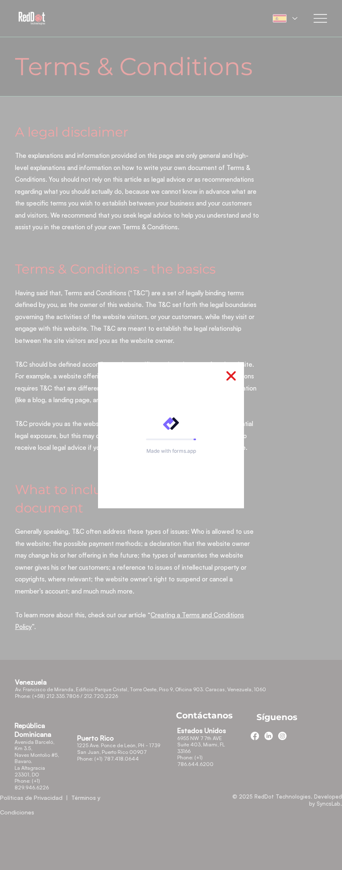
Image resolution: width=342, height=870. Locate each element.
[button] (231, 376)
